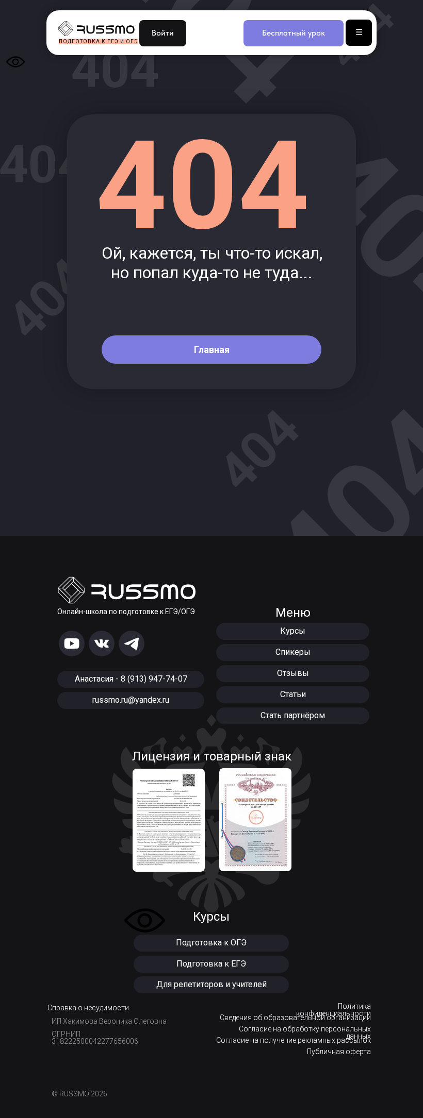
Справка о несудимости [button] (88, 1008)
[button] (211, 943)
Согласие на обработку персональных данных (305, 1032)
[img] (71, 643)
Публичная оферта (339, 1051)
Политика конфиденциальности (333, 1010)
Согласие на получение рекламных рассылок (293, 1040)
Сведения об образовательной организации (295, 1017)
